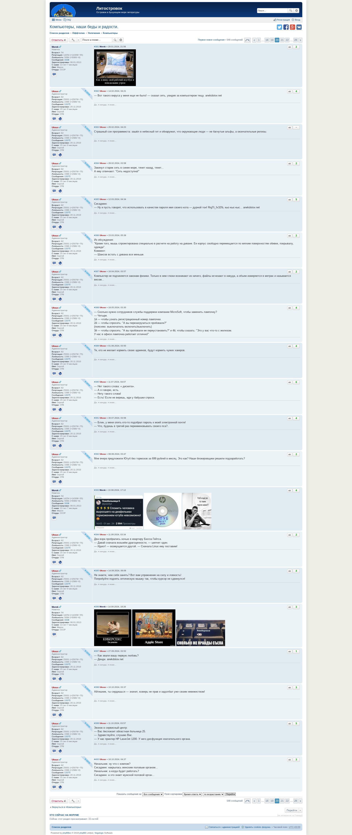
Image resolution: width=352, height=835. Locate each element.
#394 (96, 534)
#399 (96, 723)
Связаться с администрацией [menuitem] (224, 827)
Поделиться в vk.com (299, 27)
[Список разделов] (73, 10)
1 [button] (259, 40)
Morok (55, 47)
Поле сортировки (173, 794)
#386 (96, 235)
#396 (96, 607)
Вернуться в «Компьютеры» (66, 807)
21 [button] (282, 40)
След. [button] (300, 40)
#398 (96, 687)
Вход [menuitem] (297, 20)
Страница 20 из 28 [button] (247, 40)
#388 (96, 307)
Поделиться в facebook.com (286, 27)
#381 (96, 46)
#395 (96, 570)
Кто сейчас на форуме (64, 815)
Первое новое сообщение (211, 40)
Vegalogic (99, 833)
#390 (96, 382)
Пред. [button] (254, 40)
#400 (96, 759)
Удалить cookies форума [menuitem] (257, 827)
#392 (96, 454)
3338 (66, 60)
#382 (96, 91)
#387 (96, 271)
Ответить (57, 40)
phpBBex (67, 833)
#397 (96, 651)
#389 (96, 346)
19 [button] (272, 40)
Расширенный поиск (296, 10)
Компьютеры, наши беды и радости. (84, 26)
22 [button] (287, 40)
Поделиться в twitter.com (279, 27)
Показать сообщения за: (129, 794)
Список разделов (61, 827)
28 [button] (295, 40)
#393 (96, 490)
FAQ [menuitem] (69, 20)
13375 (67, 104)
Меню (59, 20)
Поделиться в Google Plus (292, 27)
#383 (96, 127)
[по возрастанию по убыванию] (214, 794)
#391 (96, 418)
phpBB (82, 833)
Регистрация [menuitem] (283, 20)
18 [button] (266, 40)
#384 (96, 163)
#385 (96, 199)
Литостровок (109, 8)
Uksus (55, 91)
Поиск (291, 10)
